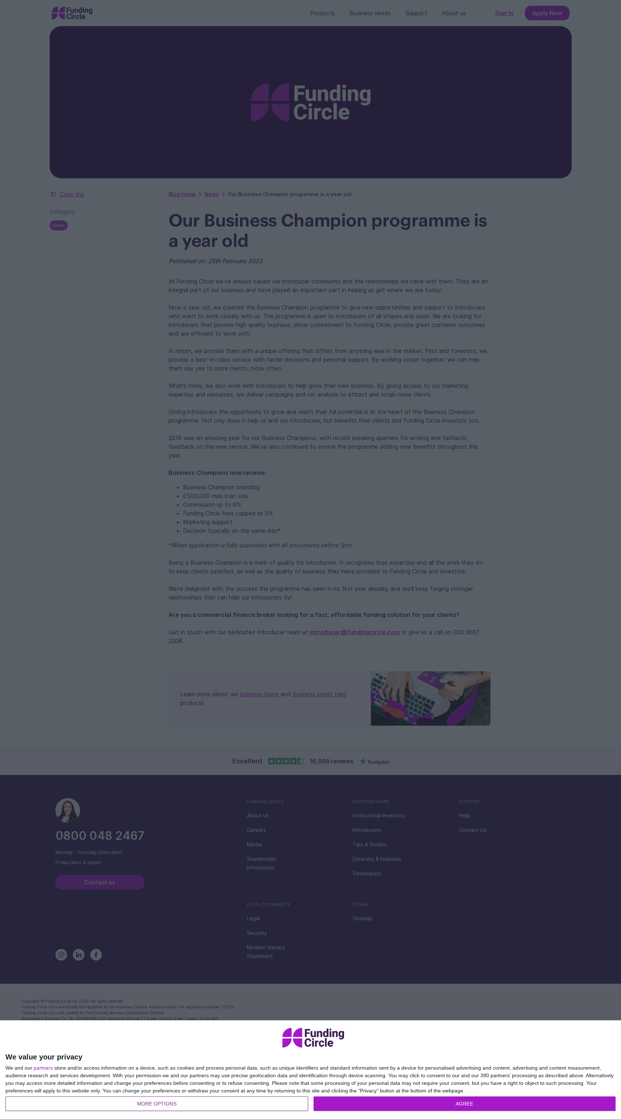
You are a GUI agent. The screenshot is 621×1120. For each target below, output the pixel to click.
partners (43, 1067)
